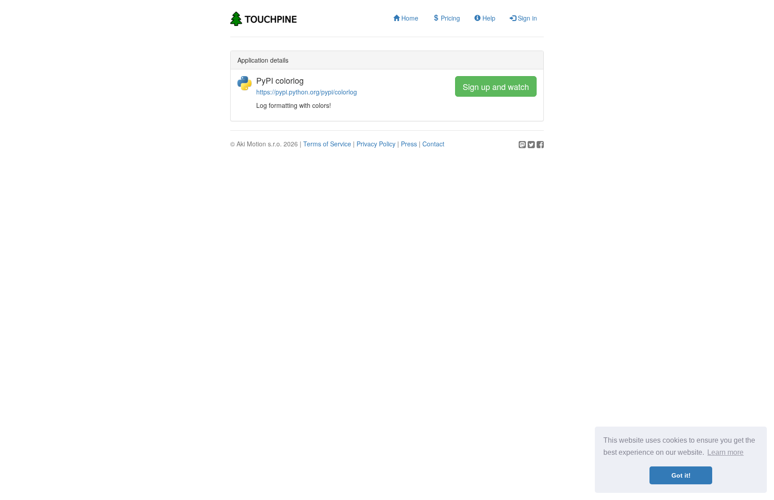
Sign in (526, 17)
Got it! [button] (681, 475)
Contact (433, 143)
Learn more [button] (725, 452)
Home (409, 17)
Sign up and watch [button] (496, 86)
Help (488, 17)
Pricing (449, 17)
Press (409, 143)
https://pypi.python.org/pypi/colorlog (306, 91)
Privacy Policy (376, 143)
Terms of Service (327, 143)
